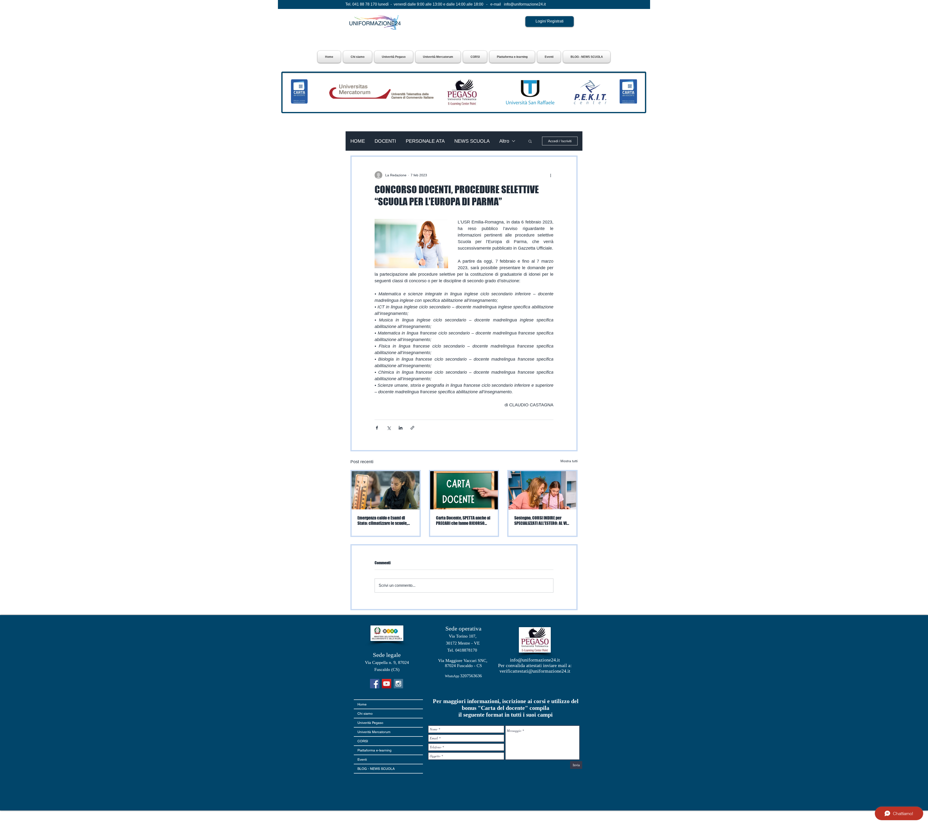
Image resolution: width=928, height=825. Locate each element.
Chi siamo (365, 713)
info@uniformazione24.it (525, 4)
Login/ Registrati (550, 21)
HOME (357, 141)
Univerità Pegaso (370, 723)
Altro (504, 141)
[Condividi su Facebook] (377, 427)
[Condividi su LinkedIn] (400, 427)
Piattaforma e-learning (374, 750)
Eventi (362, 759)
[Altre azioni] (550, 175)
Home (362, 704)
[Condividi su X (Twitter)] (388, 427)
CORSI (362, 741)
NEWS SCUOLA (472, 141)
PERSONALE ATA (425, 141)
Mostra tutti (569, 461)
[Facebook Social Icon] (374, 683)
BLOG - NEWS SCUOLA (376, 769)
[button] (393, 57)
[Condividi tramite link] (412, 427)
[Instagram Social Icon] (398, 683)
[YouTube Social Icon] (386, 683)
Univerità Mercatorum (374, 732)
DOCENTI (385, 141)
